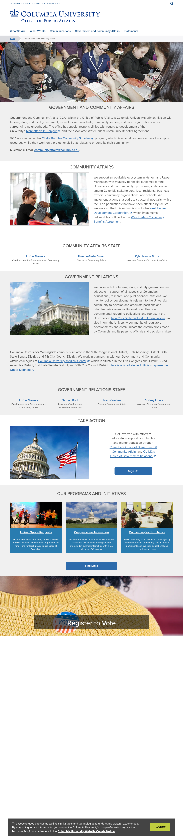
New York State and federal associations (138, 318)
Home (12, 38)
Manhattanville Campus (41, 131)
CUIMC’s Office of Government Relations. (132, 453)
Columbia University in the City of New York (35, 3)
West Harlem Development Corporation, (130, 210)
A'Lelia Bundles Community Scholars (66, 138)
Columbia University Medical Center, (62, 361)
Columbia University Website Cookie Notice (86, 831)
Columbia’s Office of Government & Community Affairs (133, 449)
